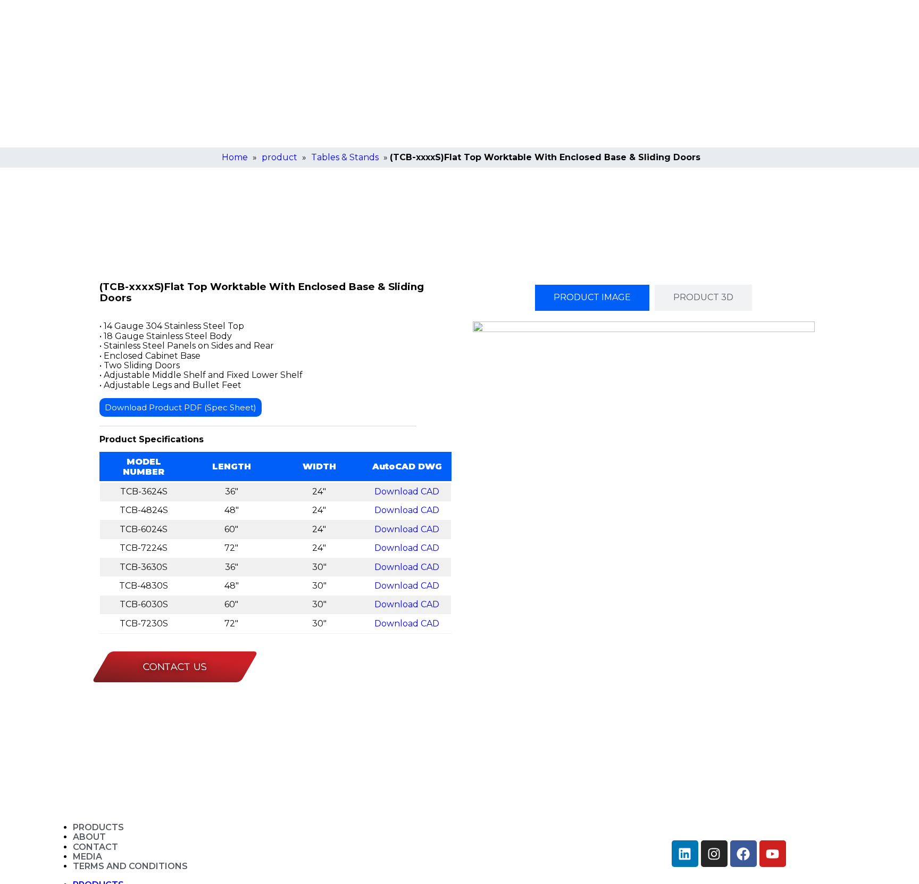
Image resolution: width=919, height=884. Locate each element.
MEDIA (87, 857)
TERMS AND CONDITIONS (130, 866)
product (279, 157)
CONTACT (95, 847)
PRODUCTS (98, 827)
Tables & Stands (345, 157)
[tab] (592, 297)
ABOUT (89, 837)
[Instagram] (714, 853)
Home (235, 157)
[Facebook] (743, 853)
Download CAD (406, 491)
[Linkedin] (685, 853)
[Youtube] (772, 853)
